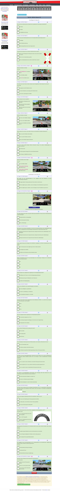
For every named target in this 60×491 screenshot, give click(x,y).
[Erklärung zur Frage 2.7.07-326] (38, 312)
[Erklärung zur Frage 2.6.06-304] (38, 255)
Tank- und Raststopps (23, 222)
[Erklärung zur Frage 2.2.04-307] (38, 353)
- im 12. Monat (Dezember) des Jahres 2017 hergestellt (25, 414)
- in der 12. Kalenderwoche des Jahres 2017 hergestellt (25, 420)
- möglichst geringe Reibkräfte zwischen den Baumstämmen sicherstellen (31, 431)
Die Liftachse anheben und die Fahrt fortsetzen (27, 347)
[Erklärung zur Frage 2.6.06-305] (38, 226)
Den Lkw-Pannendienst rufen (24, 344)
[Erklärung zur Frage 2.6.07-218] (38, 297)
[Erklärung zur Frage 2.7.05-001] (38, 408)
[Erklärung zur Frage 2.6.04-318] (38, 385)
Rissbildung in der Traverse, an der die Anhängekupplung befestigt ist (30, 275)
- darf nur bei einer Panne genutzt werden (25, 462)
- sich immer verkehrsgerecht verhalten (26, 93)
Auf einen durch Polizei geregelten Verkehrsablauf (25, 105)
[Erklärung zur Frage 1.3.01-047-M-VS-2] (38, 157)
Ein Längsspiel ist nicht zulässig (24, 322)
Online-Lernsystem (4, 8)
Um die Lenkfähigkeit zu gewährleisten (25, 288)
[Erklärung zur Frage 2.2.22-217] (38, 284)
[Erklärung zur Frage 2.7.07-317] (38, 270)
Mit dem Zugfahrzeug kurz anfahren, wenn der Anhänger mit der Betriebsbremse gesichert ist (34, 184)
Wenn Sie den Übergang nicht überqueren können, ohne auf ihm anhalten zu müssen (31, 54)
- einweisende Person (23, 450)
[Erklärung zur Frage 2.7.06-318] (38, 370)
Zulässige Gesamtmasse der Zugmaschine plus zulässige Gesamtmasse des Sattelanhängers (34, 234)
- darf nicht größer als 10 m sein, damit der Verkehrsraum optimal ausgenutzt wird (32, 364)
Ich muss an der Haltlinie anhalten (25, 120)
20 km (20, 309)
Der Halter (21, 29)
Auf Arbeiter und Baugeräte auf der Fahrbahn (25, 102)
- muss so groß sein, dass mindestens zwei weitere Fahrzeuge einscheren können (32, 361)
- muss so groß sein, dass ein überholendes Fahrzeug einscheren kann (30, 367)
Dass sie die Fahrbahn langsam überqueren (26, 139)
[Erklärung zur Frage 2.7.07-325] (38, 241)
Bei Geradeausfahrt (22, 333)
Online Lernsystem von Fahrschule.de (32, 476)
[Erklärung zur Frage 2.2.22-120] (38, 326)
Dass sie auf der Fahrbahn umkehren (25, 136)
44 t (20, 264)
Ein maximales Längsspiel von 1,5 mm (25, 317)
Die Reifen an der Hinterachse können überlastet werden (28, 252)
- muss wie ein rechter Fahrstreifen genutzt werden (25, 468)
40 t (20, 267)
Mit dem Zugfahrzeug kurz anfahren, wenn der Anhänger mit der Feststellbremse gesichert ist (34, 187)
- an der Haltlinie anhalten (23, 163)
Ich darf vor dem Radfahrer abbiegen (25, 117)
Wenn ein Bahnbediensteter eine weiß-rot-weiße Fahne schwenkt (29, 59)
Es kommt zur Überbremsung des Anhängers (26, 379)
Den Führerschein (22, 148)
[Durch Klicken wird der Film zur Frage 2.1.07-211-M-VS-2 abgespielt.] (42, 199)
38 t (20, 261)
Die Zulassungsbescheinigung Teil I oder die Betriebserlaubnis (29, 151)
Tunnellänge (21, 40)
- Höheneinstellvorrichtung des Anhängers (26, 447)
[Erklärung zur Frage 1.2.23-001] (38, 22)
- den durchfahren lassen (24, 77)
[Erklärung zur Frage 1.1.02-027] (38, 129)
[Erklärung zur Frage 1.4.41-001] (38, 49)
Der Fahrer (21, 26)
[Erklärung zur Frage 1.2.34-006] (38, 143)
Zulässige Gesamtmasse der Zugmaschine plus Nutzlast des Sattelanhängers (31, 237)
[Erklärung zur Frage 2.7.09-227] (38, 424)
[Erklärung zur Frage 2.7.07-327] (38, 440)
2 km (20, 306)
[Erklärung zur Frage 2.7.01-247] (38, 339)
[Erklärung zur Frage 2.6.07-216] (38, 211)
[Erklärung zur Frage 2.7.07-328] (38, 176)
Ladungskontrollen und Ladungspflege (25, 217)
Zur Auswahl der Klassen (22, 14)
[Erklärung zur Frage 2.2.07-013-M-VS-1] (38, 456)
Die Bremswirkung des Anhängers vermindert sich (27, 376)
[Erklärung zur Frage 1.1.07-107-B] (38, 97)
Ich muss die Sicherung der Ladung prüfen (26, 404)
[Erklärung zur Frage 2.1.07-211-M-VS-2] (38, 191)
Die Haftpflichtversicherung (24, 32)
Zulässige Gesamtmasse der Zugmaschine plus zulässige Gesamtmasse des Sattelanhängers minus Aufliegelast (35, 232)
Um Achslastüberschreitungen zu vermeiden (26, 294)
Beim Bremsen (22, 336)
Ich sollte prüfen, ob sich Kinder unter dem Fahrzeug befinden (29, 401)
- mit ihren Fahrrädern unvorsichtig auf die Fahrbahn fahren (28, 90)
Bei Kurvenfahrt (22, 330)
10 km (20, 303)
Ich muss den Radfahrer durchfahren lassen (25, 123)
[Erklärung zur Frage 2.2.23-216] (38, 394)
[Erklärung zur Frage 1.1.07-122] (38, 35)
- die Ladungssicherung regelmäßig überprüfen (27, 436)
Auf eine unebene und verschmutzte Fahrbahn (25, 108)
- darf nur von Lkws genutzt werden (25, 465)
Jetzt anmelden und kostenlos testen (23, 484)
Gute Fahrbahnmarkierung (24, 43)
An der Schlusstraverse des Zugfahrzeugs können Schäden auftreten (30, 246)
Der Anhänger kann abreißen (24, 249)
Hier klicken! (4, 11)
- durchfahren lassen (25, 72)
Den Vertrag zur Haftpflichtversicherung (26, 154)
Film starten (34, 207)
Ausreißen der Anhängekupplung (24, 280)
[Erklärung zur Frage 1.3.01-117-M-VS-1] (38, 65)
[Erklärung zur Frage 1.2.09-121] (38, 113)
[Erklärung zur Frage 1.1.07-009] (38, 82)
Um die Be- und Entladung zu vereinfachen (26, 291)
